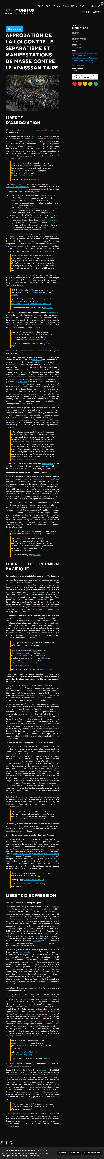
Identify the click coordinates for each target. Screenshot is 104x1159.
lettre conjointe (49, 196)
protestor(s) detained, (87, 63)
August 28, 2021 (46, 669)
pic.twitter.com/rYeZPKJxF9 (21, 665)
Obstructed (75, 41)
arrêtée (44, 1070)
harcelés (43, 1011)
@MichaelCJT (18, 301)
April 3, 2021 (35, 555)
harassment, (82, 55)
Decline (75, 1153)
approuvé (35, 136)
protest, (91, 60)
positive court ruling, (77, 53)
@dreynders (48, 299)
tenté (54, 1004)
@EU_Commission (35, 292)
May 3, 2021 (27, 886)
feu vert (53, 313)
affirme (26, 635)
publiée (51, 507)
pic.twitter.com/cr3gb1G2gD (22, 1054)
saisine (14, 751)
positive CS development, (79, 58)
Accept (62, 1153)
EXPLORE (86, 12)
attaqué (53, 841)
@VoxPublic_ (26, 543)
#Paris (35, 651)
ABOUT (96, 12)
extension (38, 592)
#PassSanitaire (17, 653)
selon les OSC (24, 415)
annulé (47, 685)
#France (14, 295)
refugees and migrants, (90, 53)
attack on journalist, (92, 58)
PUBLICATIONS (70, 6)
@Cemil (23, 1045)
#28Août (44, 658)
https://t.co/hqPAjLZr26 (20, 304)
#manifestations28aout (32, 663)
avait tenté (22, 382)
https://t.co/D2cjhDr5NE (29, 1052)
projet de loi (37, 360)
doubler (47, 410)
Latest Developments (78, 47)
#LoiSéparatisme (17, 163)
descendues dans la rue (16, 585)
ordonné (53, 417)
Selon (8, 994)
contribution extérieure (49, 220)
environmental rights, (78, 65)
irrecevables (18, 386)
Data (82, 6)
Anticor (8, 479)
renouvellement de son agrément (45, 479)
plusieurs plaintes (27, 952)
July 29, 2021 (35, 179)
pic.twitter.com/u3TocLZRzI (33, 880)
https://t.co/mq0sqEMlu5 (24, 175)
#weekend (23, 655)
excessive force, (83, 60)
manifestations (47, 464)
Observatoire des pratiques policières (30, 695)
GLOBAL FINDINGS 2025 (49, 6)
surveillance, (75, 60)
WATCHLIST (94, 6)
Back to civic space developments (85, 77)
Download (16, 29)
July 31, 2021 (46, 1058)
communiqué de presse (49, 208)
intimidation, (75, 55)
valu (35, 736)
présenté (52, 754)
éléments (37, 941)
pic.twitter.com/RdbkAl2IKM (40, 304)
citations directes (33, 964)
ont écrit (31, 243)
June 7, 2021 (48, 308)
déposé (56, 695)
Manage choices (92, 1153)
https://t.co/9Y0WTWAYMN (35, 339)
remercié (28, 533)
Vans (37, 1031)
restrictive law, (76, 63)
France (74, 35)
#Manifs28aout (17, 663)
